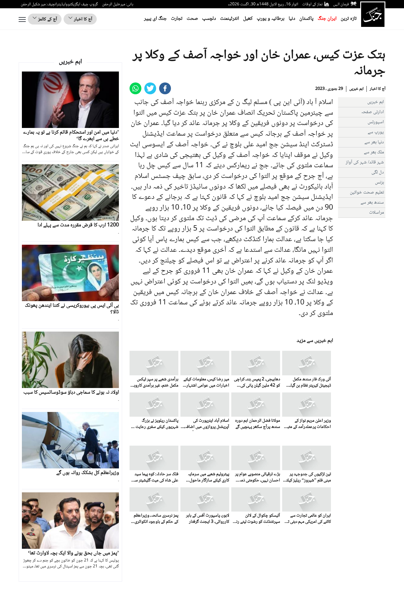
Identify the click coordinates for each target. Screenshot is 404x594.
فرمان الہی (341, 4)
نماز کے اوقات (312, 4)
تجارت (176, 18)
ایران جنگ (327, 18)
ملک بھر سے (374, 152)
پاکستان (306, 18)
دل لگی (377, 172)
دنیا (292, 18)
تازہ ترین (349, 18)
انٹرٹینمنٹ (229, 18)
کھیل (248, 18)
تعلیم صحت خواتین (367, 193)
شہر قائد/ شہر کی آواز (365, 162)
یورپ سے (376, 132)
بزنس (379, 182)
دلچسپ (209, 18)
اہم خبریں (356, 88)
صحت (192, 18)
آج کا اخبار (82, 19)
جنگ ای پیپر (155, 18)
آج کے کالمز (47, 19)
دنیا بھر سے (374, 142)
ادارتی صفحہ (372, 112)
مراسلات (376, 213)
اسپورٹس (376, 122)
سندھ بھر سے (372, 203)
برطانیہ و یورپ (271, 18)
